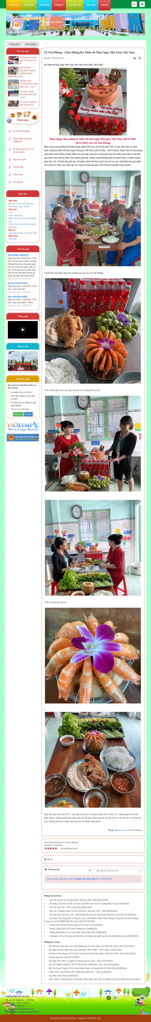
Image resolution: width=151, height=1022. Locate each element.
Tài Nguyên (18, 182)
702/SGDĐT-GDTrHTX (18, 255)
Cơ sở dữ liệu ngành (21, 131)
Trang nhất (14, 5)
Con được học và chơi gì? (21, 392)
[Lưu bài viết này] (140, 58)
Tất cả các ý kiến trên (20, 409)
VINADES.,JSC (94, 1018)
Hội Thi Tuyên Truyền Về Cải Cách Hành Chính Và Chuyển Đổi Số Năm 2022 (82, 968)
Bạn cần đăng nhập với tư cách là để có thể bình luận (79, 879)
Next (34, 362)
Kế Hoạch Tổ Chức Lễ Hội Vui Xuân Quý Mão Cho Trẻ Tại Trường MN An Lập (84, 904)
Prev (12, 362)
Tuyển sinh (44, 5)
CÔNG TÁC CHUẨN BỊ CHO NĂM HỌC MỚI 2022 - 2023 (74, 972)
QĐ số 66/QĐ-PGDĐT (18, 297)
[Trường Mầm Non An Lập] (17, 24)
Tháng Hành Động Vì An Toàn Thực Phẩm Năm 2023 (72, 932)
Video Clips (18, 174)
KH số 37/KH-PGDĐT (18, 283)
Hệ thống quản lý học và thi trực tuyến (23, 150)
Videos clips (23, 316)
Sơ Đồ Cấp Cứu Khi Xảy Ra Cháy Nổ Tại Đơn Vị (70, 925)
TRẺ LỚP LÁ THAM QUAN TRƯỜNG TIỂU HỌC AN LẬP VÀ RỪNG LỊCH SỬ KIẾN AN (89, 979)
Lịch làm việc (75, 5)
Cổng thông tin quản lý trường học (22, 140)
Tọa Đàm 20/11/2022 (58, 976)
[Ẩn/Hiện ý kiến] (89, 870)
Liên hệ (104, 5)
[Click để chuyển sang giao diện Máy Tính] (115, 998)
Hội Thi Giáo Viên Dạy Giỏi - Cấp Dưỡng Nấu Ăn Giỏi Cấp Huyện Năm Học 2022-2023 (87, 915)
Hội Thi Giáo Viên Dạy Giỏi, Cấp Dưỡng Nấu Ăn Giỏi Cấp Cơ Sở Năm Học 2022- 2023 (86, 946)
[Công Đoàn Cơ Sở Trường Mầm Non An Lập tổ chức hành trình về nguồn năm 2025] (23, 361)
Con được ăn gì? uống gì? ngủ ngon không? (23, 404)
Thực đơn (22, 194)
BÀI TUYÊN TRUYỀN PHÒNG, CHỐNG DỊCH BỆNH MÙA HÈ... (22, 72)
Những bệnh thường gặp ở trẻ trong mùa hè (28, 60)
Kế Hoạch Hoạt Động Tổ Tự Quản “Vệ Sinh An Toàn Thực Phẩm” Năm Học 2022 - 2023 (86, 953)
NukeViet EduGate (68, 1018)
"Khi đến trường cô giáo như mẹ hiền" (23, 397)
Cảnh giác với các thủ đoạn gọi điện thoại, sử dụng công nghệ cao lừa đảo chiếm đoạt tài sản (88, 936)
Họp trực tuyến (19, 159)
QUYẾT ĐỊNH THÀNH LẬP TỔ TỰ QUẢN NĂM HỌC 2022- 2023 (78, 965)
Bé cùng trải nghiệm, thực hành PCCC (28, 103)
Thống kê (59, 5)
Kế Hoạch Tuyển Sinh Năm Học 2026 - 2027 (28, 94)
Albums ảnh (18, 167)
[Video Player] (23, 330)
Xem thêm (91, 5)
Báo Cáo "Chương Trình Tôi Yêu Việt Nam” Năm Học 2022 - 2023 (78, 911)
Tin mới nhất (23, 51)
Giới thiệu (29, 5)
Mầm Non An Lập (120, 830)
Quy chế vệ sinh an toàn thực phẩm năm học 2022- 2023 (73, 900)
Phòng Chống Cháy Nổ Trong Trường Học (68, 929)
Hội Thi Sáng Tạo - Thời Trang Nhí (65, 907)
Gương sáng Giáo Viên (58, 957)
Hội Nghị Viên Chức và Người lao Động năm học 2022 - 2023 (75, 961)
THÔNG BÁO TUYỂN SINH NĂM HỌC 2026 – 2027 (28, 84)
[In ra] (135, 58)
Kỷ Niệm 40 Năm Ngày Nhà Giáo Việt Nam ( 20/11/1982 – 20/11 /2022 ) (79, 950)
